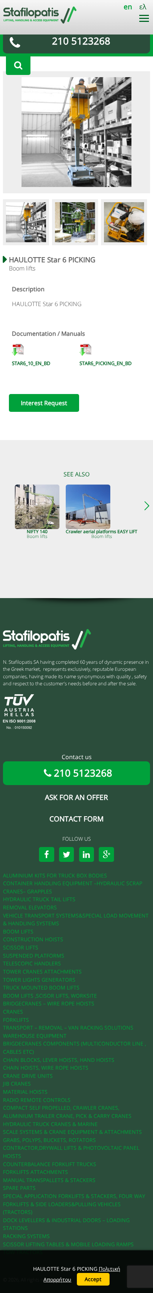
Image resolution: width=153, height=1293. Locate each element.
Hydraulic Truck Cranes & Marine (50, 1124)
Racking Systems (26, 1236)
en (128, 6)
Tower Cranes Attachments (42, 971)
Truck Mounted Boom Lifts (41, 987)
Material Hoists (25, 1091)
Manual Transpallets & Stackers (49, 1180)
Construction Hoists (33, 939)
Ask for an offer (76, 797)
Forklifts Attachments (35, 1171)
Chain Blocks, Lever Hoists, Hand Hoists (58, 1059)
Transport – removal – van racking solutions (68, 1027)
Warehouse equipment (34, 1035)
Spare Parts (19, 1187)
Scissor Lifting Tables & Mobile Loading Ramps (68, 1244)
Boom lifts (18, 931)
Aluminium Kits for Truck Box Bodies (55, 875)
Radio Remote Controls (37, 1099)
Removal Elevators (30, 907)
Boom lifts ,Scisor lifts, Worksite (50, 995)
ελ (142, 6)
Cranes (13, 1011)
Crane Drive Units (28, 1075)
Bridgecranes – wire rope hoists (48, 1003)
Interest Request (44, 403)
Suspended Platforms (33, 955)
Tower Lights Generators (39, 979)
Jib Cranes (17, 1083)
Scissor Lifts (20, 947)
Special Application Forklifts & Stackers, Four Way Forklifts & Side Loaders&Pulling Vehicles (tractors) (74, 1203)
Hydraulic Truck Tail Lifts (39, 899)
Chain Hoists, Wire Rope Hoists (45, 1067)
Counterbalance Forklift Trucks (49, 1164)
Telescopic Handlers (32, 963)
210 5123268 (81, 41)
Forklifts (16, 1019)
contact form (76, 819)
